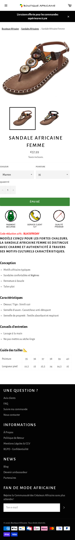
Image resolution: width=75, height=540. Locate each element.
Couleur (4, 167)
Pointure (40, 167)
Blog (6, 466)
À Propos (8, 432)
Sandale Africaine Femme (53, 29)
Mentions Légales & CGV (16, 443)
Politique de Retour (13, 438)
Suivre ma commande (15, 409)
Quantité (4, 182)
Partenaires (9, 477)
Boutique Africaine (10, 29)
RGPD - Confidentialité (15, 449)
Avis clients (9, 398)
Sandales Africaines (30, 29)
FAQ (5, 403)
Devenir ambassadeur (15, 472)
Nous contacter (11, 414)
